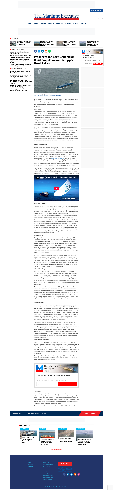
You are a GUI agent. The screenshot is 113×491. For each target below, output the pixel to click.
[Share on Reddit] (46, 51)
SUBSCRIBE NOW (96, 10)
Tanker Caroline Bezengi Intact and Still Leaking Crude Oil (20, 65)
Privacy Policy (68, 457)
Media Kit (100, 18)
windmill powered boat (57, 158)
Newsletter (59, 23)
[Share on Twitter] (39, 51)
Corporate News (47, 479)
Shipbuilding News (48, 464)
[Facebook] (64, 474)
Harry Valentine (56, 95)
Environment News (48, 477)
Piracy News (46, 462)
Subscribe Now (67, 384)
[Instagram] (78, 474)
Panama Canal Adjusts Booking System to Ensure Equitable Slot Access (19, 61)
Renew (44, 413)
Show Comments (56, 450)
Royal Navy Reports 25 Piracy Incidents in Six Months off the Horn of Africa (21, 81)
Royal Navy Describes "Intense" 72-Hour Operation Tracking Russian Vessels (92, 43)
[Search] (11, 11)
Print (28, 413)
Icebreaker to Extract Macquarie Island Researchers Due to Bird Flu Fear (47, 43)
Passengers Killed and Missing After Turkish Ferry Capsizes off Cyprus (20, 56)
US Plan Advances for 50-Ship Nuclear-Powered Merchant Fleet (24, 43)
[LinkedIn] (68, 474)
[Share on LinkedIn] (42, 51)
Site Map (75, 457)
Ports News (46, 469)
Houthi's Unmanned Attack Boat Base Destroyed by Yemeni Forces (69, 43)
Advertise (68, 23)
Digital (32, 413)
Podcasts (43, 23)
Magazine (51, 23)
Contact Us (59, 457)
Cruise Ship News (47, 466)
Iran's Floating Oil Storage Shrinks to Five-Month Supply (20, 86)
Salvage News (47, 471)
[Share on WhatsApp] (49, 51)
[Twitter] (71, 474)
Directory (75, 23)
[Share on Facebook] (35, 51)
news (29, 23)
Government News (48, 475)
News (29, 462)
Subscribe (83, 23)
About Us (38, 457)
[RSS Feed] (75, 474)
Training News (47, 473)
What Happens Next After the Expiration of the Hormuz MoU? (19, 89)
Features (35, 23)
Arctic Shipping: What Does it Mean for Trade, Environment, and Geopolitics (20, 76)
